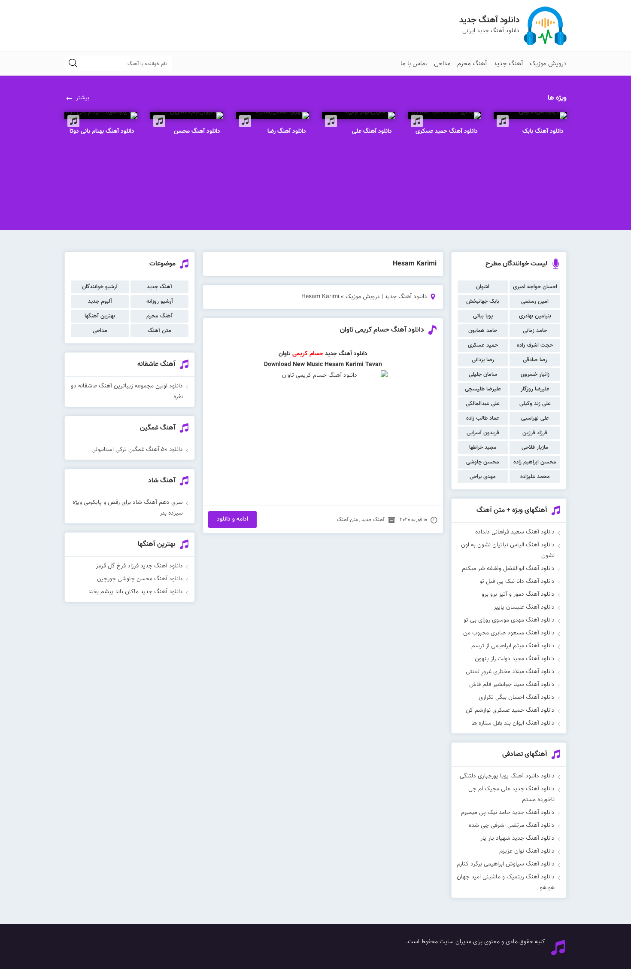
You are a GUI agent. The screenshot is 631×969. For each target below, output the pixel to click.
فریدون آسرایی (483, 433)
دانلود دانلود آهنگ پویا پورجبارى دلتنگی (507, 776)
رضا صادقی (535, 360)
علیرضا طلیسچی (483, 389)
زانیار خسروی (535, 374)
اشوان (482, 287)
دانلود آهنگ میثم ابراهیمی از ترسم (513, 646)
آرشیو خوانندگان (100, 287)
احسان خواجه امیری (535, 287)
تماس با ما (414, 64)
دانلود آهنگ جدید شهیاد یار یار (517, 838)
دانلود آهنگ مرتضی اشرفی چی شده (512, 825)
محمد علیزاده (535, 476)
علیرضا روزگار (535, 389)
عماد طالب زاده (482, 418)
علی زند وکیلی (535, 403)
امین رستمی (535, 301)
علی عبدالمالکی (483, 403)
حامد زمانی (535, 330)
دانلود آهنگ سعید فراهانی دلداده (515, 532)
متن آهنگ (347, 520)
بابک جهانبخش (482, 301)
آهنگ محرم (472, 64)
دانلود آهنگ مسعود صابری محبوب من (509, 633)
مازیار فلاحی (535, 447)
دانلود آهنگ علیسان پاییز (524, 607)
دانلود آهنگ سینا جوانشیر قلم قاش (512, 684)
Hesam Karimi (344, 364)
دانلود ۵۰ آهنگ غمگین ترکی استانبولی (137, 449)
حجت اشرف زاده (535, 345)
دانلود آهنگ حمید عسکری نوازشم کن (510, 710)
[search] (73, 63)
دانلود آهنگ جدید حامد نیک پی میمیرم (508, 812)
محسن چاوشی (482, 462)
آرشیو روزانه (159, 301)
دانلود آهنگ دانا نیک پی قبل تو (517, 581)
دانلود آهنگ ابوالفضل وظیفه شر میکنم (508, 568)
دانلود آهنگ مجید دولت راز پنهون (515, 659)
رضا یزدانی (483, 360)
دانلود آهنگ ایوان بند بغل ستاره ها (513, 723)
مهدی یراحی (483, 476)
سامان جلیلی (483, 374)
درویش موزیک (548, 64)
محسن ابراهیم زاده (534, 462)
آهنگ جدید (508, 64)
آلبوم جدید (100, 301)
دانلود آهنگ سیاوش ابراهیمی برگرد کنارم (506, 864)
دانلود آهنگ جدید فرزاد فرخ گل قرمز (139, 566)
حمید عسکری (483, 345)
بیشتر (82, 98)
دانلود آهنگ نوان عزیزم (527, 851)
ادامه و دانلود (232, 519)
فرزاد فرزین (534, 433)
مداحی (442, 64)
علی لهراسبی (535, 418)
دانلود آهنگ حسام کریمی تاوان (382, 330)
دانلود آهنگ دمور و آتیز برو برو (518, 594)
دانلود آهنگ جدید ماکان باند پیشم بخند (135, 592)
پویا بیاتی (483, 316)
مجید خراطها (483, 447)
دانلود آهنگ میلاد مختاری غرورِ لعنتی (510, 671)
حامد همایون (482, 330)
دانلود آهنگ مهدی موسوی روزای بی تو (509, 620)
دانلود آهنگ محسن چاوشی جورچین (140, 579)
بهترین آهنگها (100, 316)
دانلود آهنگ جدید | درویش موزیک (386, 297)
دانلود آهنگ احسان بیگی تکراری (517, 697)
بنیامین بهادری (535, 316)
